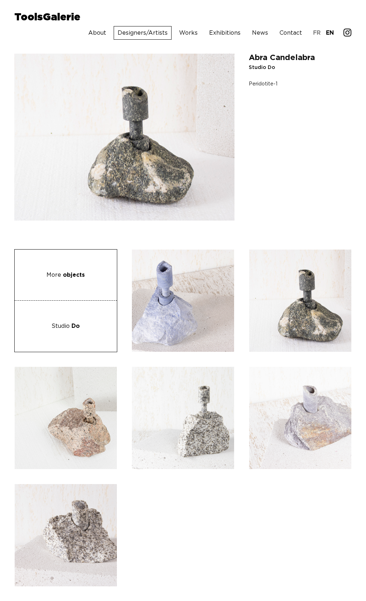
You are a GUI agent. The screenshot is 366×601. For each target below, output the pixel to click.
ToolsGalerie (47, 18)
